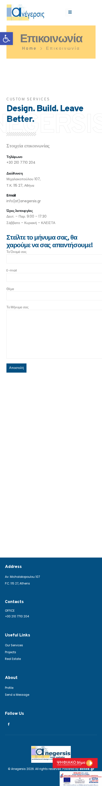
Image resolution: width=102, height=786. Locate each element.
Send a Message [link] (17, 695)
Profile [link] (9, 688)
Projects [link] (10, 652)
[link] (6, 38)
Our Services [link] (14, 645)
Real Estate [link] (13, 659)
